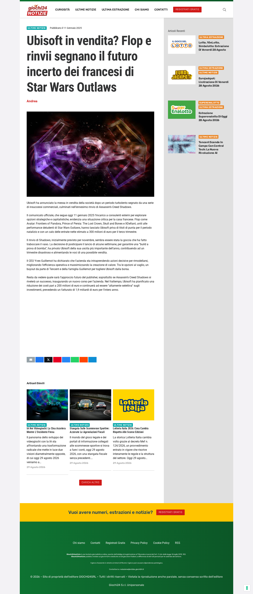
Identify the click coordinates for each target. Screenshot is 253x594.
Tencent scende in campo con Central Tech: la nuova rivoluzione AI (211, 147)
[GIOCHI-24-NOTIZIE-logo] (38, 9)
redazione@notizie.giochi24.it (132, 569)
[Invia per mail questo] (31, 359)
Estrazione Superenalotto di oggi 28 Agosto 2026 (213, 116)
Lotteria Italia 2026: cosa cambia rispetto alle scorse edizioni (130, 430)
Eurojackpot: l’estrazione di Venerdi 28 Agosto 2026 (214, 82)
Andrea (32, 101)
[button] (224, 9)
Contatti (95, 543)
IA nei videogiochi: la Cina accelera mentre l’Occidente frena (46, 430)
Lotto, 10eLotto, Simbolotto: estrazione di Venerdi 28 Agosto (214, 46)
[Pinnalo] (57, 359)
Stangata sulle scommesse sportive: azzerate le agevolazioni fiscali (89, 430)
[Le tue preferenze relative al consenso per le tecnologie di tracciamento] (247, 588)
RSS (177, 543)
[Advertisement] (90, 324)
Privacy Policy (139, 543)
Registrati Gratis (115, 543)
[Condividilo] (39, 359)
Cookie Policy (161, 543)
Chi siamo (79, 543)
